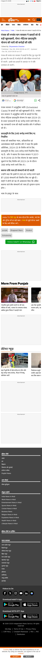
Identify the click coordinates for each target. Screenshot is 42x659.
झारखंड (4, 581)
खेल (32, 25)
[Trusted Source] (18, 100)
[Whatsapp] (35, 100)
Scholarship (6, 235)
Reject (28, 656)
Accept (16, 656)
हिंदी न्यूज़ (13, 217)
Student (29, 230)
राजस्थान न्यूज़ (5, 563)
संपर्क (3, 458)
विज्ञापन (4, 464)
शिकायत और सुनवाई (7, 467)
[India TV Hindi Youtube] (34, 1)
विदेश (19, 25)
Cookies (6, 649)
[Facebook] (5, 593)
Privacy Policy (31, 629)
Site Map (8, 629)
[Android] (28, 1)
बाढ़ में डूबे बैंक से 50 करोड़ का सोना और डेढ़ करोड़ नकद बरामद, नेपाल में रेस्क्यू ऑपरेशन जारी (13, 372)
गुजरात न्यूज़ (5, 566)
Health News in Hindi (9, 520)
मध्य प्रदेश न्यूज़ (6, 557)
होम (2, 25)
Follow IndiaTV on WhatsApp (19, 242)
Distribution (21, 634)
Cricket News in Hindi (9, 508)
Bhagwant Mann (17, 230)
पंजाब (12, 30)
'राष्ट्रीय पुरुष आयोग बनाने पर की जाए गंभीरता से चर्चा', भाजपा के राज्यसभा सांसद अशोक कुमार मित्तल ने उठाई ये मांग (14, 307)
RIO (37, 631)
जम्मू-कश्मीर (5, 578)
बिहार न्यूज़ (4, 554)
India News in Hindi (8, 496)
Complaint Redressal (21, 631)
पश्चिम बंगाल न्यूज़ (6, 551)
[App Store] (30, 604)
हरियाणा (4, 572)
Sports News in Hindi (9, 505)
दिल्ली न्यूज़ (4, 548)
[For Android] (11, 616)
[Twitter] (10, 593)
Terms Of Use (18, 629)
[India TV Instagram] (15, 593)
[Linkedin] (26, 593)
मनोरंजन (25, 25)
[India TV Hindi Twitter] (32, 1)
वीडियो (7, 25)
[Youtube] (21, 593)
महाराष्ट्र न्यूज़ (5, 560)
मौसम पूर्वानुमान (5, 484)
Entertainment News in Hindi (11, 502)
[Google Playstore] (11, 604)
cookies (20, 653)
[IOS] (26, 1)
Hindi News (5, 30)
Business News (7, 511)
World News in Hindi (9, 499)
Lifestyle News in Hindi (10, 523)
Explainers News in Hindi (10, 517)
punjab (4, 230)
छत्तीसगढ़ (4, 575)
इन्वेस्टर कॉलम (5, 470)
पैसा (37, 25)
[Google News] (6, 100)
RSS (32, 631)
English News (6, 473)
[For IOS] (30, 616)
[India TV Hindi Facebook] (31, 1)
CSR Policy (7, 631)
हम (2, 461)
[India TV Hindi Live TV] (38, 20)
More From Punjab (14, 283)
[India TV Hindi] (13, 20)
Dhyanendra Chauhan (16, 46)
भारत (13, 25)
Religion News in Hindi (9, 514)
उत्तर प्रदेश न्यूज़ (6, 545)
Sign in (38, 1)
